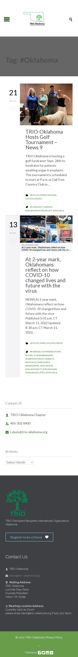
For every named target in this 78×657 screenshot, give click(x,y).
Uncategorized (33, 198)
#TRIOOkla (58, 210)
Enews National (48, 195)
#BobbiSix (35, 351)
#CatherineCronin (51, 351)
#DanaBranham (44, 355)
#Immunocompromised (37, 362)
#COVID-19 (30, 355)
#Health (50, 359)
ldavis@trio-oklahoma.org (22, 575)
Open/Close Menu (7, 19)
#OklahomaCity (33, 369)
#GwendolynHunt (35, 359)
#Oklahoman (50, 369)
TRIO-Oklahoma (34, 637)
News (43, 343)
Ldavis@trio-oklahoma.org (26, 432)
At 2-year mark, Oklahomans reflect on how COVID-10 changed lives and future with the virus (45, 275)
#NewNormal (32, 365)
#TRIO (42, 372)
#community (37, 207)
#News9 (48, 207)
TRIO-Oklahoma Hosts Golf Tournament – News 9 (44, 139)
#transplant (45, 210)
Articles (34, 195)
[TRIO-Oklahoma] (41, 19)
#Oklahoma (31, 210)
